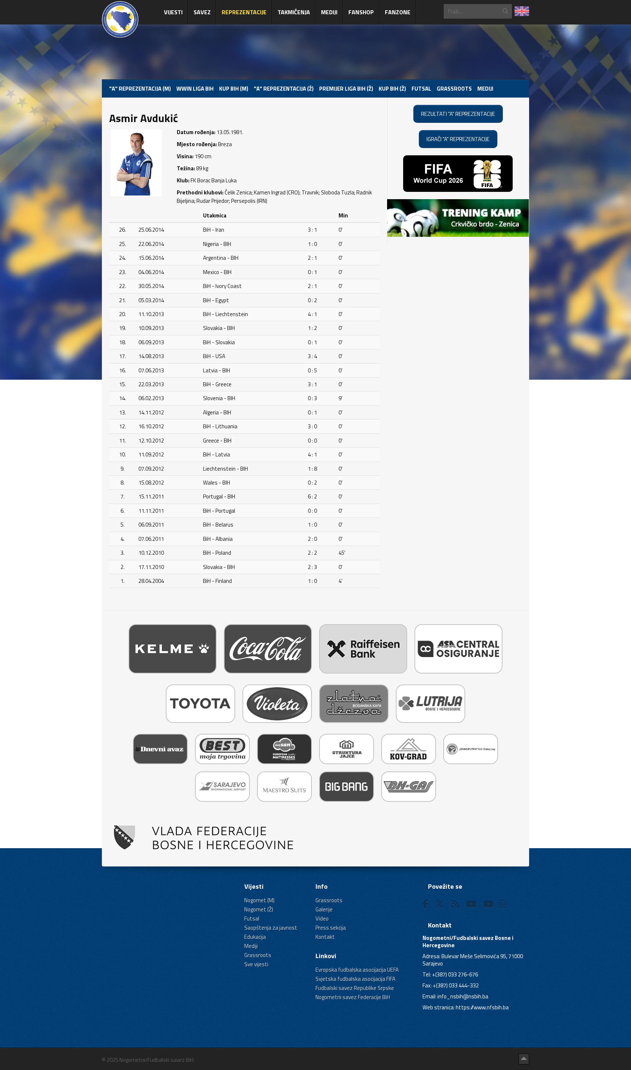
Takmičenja (294, 12)
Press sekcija (331, 927)
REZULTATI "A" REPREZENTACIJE (458, 114)
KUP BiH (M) (233, 88)
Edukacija (255, 937)
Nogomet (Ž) (258, 909)
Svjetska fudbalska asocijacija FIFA (355, 979)
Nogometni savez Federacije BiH (353, 997)
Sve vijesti (256, 964)
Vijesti (173, 12)
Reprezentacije (244, 12)
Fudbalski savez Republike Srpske (355, 988)
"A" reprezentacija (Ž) (284, 88)
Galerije (324, 909)
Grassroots (454, 88)
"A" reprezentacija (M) (140, 88)
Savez (202, 12)
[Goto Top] (524, 1059)
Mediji (329, 12)
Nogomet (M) (259, 900)
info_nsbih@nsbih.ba (462, 996)
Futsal (421, 88)
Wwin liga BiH (195, 88)
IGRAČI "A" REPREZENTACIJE (458, 139)
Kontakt (325, 937)
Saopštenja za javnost (270, 927)
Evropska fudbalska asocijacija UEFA (357, 969)
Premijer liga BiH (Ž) (346, 88)
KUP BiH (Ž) (392, 88)
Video (322, 918)
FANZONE (397, 12)
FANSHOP (361, 12)
